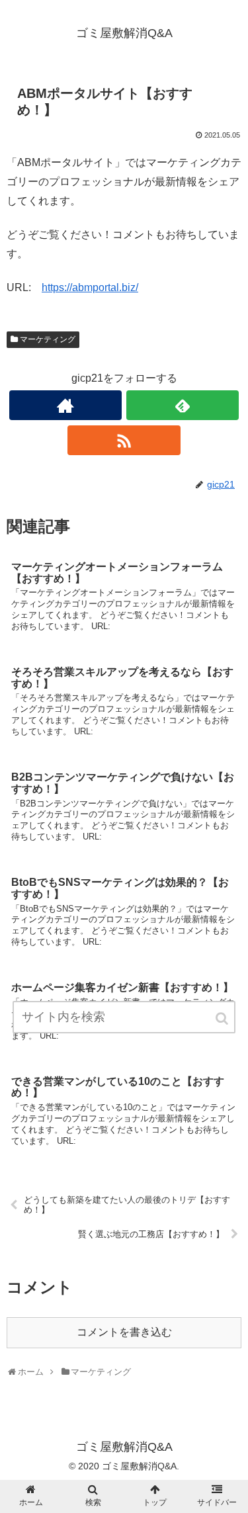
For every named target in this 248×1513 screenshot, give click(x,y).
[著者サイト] (65, 405)
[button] (222, 1018)
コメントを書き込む (124, 1332)
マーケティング (47, 339)
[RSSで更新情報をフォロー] (123, 440)
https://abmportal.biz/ (90, 287)
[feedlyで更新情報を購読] (182, 405)
